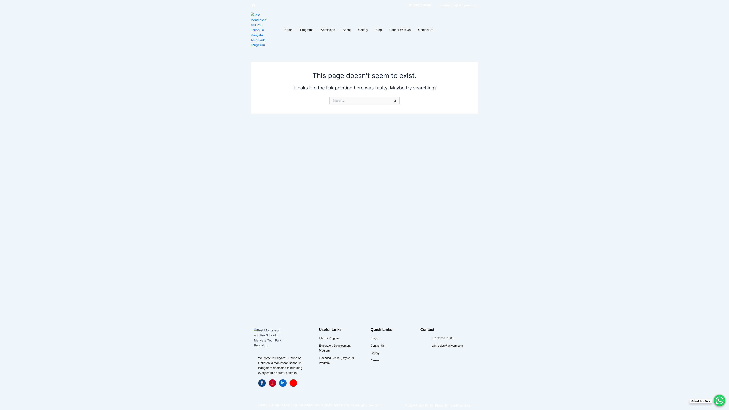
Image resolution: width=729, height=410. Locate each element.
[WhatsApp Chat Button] (719, 400)
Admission (328, 30)
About (347, 30)
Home (288, 30)
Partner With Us (400, 30)
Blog (379, 30)
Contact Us (425, 30)
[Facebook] (253, 5)
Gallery (363, 30)
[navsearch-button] (458, 29)
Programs (306, 30)
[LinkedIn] (267, 5)
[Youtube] (293, 383)
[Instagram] (260, 5)
